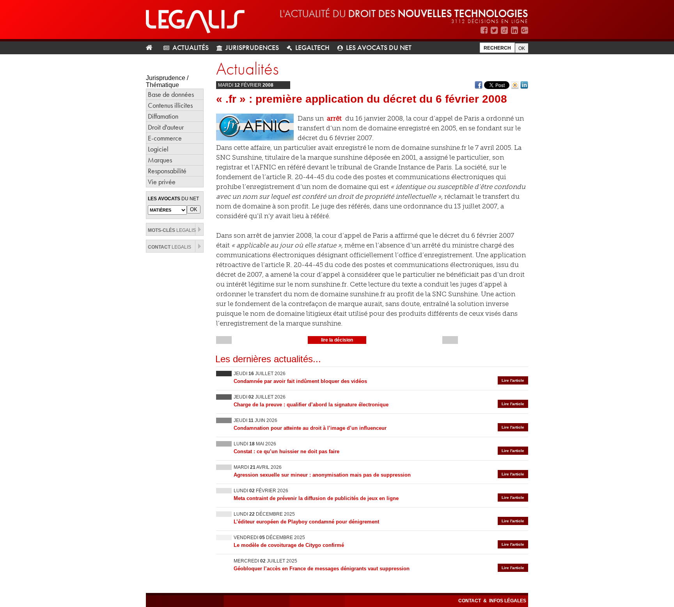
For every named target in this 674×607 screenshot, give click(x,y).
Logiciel (158, 148)
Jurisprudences (252, 47)
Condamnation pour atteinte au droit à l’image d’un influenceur (310, 428)
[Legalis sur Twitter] (494, 30)
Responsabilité (167, 170)
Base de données (171, 94)
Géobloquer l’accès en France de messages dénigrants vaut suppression (322, 568)
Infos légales (507, 600)
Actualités (190, 47)
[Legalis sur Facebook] (484, 30)
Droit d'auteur (166, 127)
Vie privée (162, 181)
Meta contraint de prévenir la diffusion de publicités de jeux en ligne (316, 498)
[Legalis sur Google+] (524, 30)
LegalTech (312, 47)
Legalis (172, 230)
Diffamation (163, 116)
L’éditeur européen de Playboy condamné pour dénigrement (306, 522)
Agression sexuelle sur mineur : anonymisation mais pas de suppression (322, 475)
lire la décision (337, 340)
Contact (470, 600)
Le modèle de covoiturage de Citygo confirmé (289, 545)
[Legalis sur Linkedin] (514, 30)
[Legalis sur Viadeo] (504, 30)
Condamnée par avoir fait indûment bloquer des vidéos (300, 381)
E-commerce (165, 138)
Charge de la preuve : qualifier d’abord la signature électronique (311, 405)
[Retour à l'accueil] (152, 47)
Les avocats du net (378, 47)
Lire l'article (513, 380)
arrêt (334, 118)
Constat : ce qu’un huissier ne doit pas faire (286, 451)
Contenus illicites (170, 105)
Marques (160, 159)
